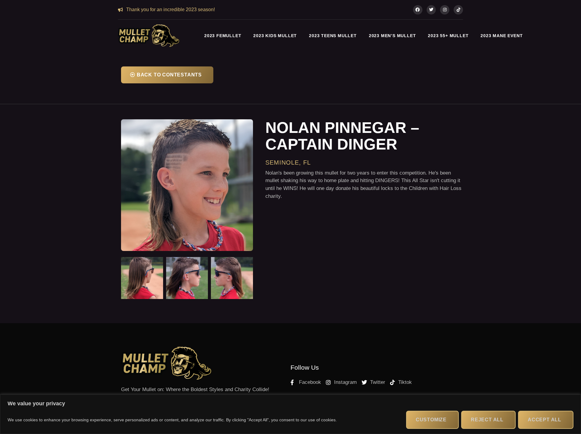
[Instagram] (444, 9)
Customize (431, 419)
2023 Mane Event (502, 35)
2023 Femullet (222, 35)
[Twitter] (431, 9)
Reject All (487, 419)
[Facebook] (417, 9)
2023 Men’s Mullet (392, 35)
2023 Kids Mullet (275, 35)
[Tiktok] (458, 9)
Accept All (544, 419)
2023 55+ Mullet (448, 35)
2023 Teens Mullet (333, 35)
